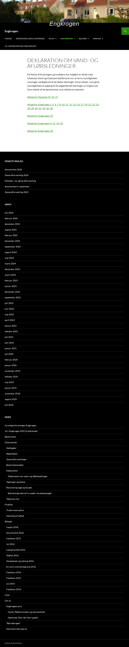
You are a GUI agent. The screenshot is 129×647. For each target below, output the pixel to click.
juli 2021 (9, 337)
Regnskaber (12, 453)
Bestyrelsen (10, 436)
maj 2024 (9, 258)
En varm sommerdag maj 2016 (21, 566)
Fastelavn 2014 (13, 589)
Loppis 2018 (12, 527)
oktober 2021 (11, 331)
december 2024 (12, 241)
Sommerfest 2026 (13, 169)
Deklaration (12, 470)
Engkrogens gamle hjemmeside (30, 39)
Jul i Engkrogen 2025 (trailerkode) (20, 46)
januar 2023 (11, 286)
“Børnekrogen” (13, 623)
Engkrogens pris (14, 606)
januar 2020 (11, 365)
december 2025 (12, 224)
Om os (51, 39)
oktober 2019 (11, 376)
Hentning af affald (15, 515)
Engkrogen (11, 31)
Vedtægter (11, 448)
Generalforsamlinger (16, 459)
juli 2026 (9, 212)
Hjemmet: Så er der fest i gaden (23, 617)
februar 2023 (11, 280)
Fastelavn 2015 (13, 578)
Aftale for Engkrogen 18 (40, 130)
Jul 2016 (10, 544)
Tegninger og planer (15, 482)
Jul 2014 (10, 583)
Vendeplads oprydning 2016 (20, 561)
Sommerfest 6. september (17, 186)
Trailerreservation (15, 510)
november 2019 (12, 371)
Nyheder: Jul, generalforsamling (20, 180)
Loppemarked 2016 (15, 549)
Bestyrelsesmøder (15, 465)
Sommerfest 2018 (15, 532)
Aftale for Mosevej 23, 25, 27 (42, 96)
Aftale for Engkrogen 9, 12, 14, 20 (45, 123)
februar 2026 (11, 218)
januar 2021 (11, 348)
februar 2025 (11, 235)
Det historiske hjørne (16, 629)
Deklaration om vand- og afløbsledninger (28, 476)
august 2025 (11, 229)
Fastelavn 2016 (13, 572)
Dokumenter (67, 39)
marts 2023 (10, 274)
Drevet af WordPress (13, 643)
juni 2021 (9, 342)
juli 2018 (9, 404)
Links (7, 595)
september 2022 (13, 297)
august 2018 (11, 399)
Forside (8, 39)
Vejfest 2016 (12, 555)
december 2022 (12, 291)
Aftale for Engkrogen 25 (40, 115)
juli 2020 (9, 354)
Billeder (83, 39)
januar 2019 (11, 388)
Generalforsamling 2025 (16, 192)
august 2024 (11, 252)
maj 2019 (9, 382)
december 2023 (12, 269)
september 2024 (13, 246)
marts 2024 (10, 263)
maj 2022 (9, 314)
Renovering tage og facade (19, 487)
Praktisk (97, 39)
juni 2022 (9, 308)
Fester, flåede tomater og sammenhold (26, 612)
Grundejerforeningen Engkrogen (20, 425)
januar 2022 (11, 325)
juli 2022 (9, 303)
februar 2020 (11, 359)
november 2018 (12, 393)
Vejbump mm (12, 499)
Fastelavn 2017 (13, 538)
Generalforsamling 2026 (16, 175)
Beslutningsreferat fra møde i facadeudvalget (30, 493)
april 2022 (10, 320)
